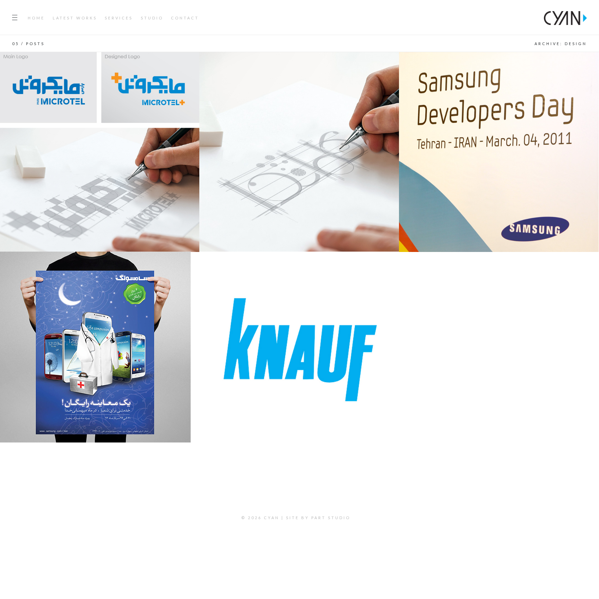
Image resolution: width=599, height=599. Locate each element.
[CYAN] (565, 17)
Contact (185, 18)
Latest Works (75, 18)
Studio (152, 18)
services (119, 18)
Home (36, 18)
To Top (299, 537)
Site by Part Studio (318, 517)
